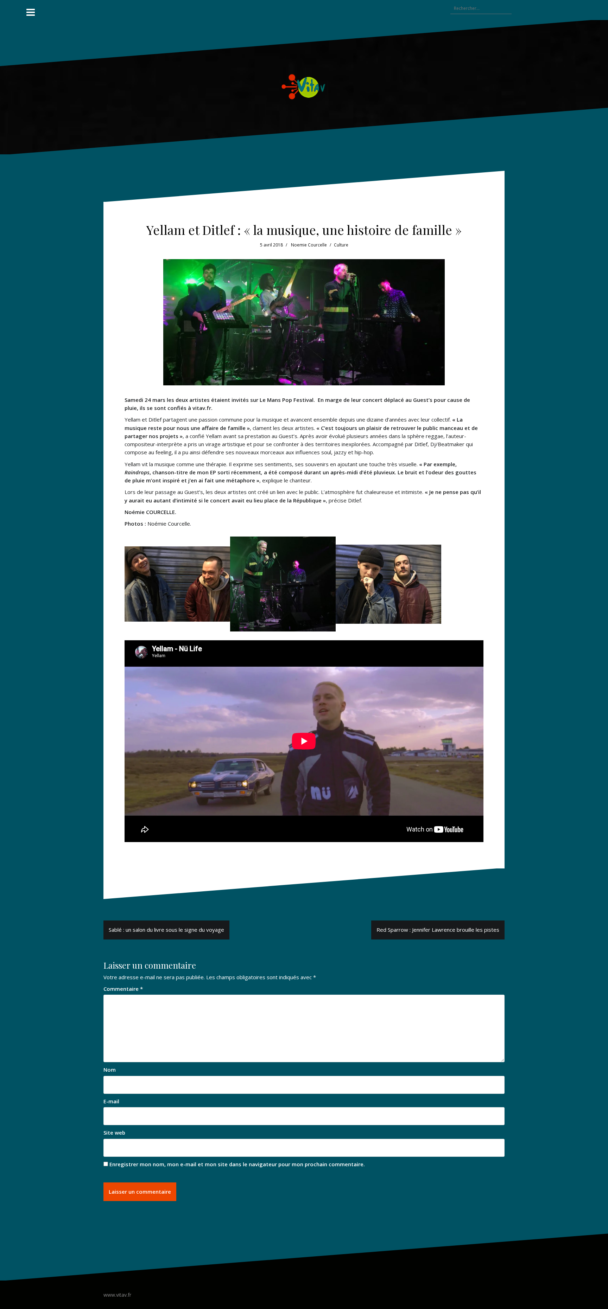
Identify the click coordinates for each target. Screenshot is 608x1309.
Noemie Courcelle (309, 245)
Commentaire (123, 988)
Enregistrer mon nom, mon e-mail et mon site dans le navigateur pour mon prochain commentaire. (237, 1164)
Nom (109, 1069)
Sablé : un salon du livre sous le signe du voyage (166, 929)
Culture (341, 245)
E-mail (111, 1101)
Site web (114, 1132)
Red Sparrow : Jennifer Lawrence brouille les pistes (437, 929)
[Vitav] (304, 86)
